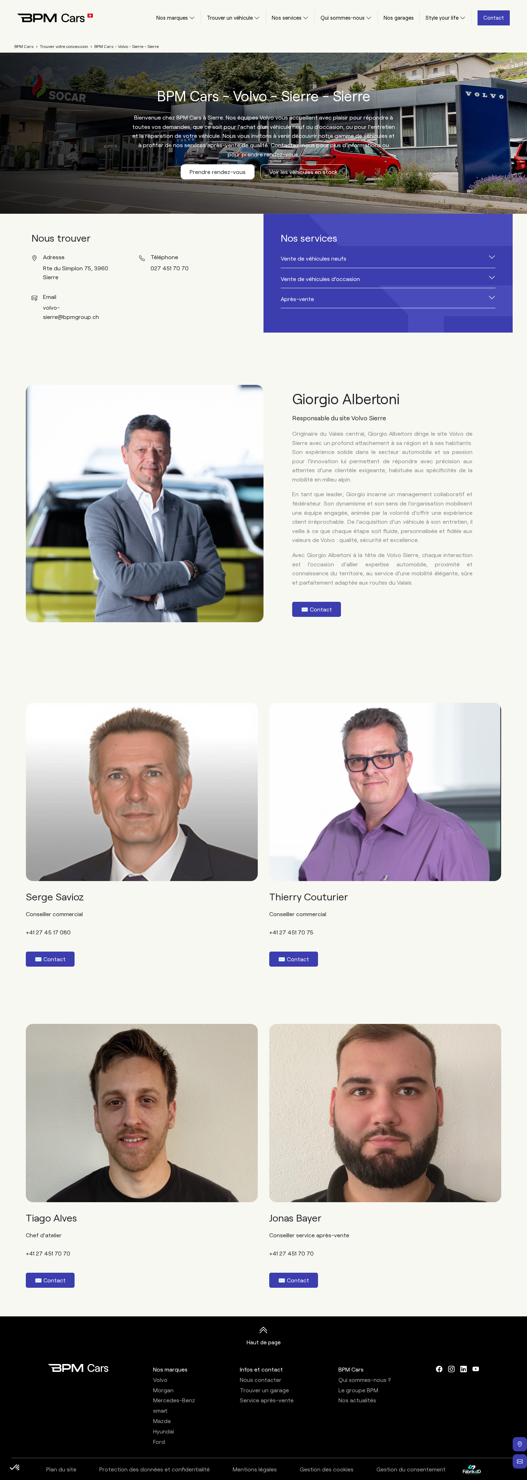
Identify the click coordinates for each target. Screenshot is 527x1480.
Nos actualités (357, 1400)
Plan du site (61, 1469)
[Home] (49, 18)
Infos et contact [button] (261, 1369)
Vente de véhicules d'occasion (320, 278)
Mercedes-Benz (174, 1400)
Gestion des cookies (326, 1469)
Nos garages (399, 17)
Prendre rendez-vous (218, 171)
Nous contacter (260, 1379)
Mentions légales (255, 1469)
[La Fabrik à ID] (472, 1469)
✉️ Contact (316, 609)
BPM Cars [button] (351, 1369)
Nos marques (172, 17)
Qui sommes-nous (343, 17)
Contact (493, 17)
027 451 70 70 (170, 268)
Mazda (162, 1420)
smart (160, 1410)
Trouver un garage (264, 1390)
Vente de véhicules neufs (313, 258)
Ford (159, 1441)
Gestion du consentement (411, 1469)
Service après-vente (267, 1400)
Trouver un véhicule (230, 17)
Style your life (442, 17)
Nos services (287, 17)
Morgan (163, 1390)
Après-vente (297, 298)
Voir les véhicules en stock (303, 171)
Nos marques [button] (170, 1369)
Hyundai (163, 1431)
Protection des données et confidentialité (154, 1469)
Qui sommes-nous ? (364, 1379)
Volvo (160, 1379)
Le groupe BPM (358, 1390)
